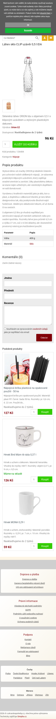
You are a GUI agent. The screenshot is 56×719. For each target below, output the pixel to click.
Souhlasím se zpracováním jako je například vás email (26, 330)
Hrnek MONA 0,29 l (14, 522)
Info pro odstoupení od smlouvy (29, 587)
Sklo (32, 244)
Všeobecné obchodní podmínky (28, 606)
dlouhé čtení (45, 13)
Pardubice (17, 678)
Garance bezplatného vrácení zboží (29, 583)
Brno (12, 695)
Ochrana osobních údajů (28, 622)
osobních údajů (40, 329)
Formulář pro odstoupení (28, 651)
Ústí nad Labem (39, 678)
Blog (28, 655)
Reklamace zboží (28, 647)
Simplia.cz (21, 716)
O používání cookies (28, 618)
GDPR (28, 610)
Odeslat (44, 337)
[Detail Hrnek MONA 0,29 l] (28, 503)
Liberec (50, 673)
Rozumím (28, 30)
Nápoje (16, 157)
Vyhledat (37, 38)
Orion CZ (15, 127)
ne (28, 25)
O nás (28, 643)
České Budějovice (21, 673)
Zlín (47, 695)
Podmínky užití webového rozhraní (28, 614)
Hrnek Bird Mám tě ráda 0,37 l (20, 454)
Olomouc (39, 695)
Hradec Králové (38, 673)
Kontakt (28, 639)
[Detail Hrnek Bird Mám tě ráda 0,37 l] (28, 435)
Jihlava (29, 695)
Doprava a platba (29, 579)
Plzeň (27, 678)
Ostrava (20, 695)
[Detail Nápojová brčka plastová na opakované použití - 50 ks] (28, 368)
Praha (8, 673)
